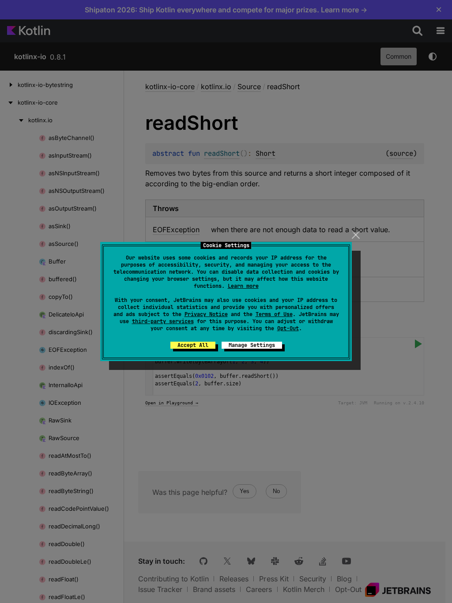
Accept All (192, 345)
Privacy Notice (206, 314)
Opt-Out (288, 328)
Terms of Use (274, 314)
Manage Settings (252, 345)
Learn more (243, 286)
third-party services (163, 321)
